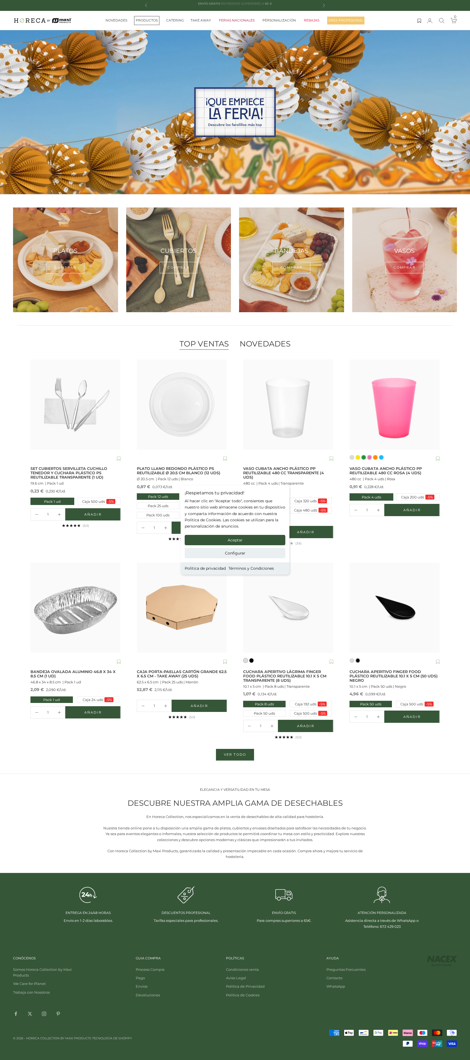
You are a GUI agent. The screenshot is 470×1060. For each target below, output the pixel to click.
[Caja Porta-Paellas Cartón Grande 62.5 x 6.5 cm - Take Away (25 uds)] (182, 608)
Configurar (235, 553)
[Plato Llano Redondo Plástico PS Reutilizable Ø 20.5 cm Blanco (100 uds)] (182, 404)
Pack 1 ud (46, 501)
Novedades (116, 20)
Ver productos (234, 136)
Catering (175, 20)
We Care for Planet (29, 983)
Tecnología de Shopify (112, 1038)
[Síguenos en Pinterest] (58, 1013)
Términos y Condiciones (251, 568)
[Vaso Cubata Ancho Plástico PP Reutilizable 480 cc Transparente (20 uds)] (288, 404)
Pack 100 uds (157, 515)
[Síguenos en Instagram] (44, 1013)
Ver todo (235, 754)
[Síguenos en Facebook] (15, 1013)
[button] (118, 459)
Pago (140, 978)
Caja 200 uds (415, 497)
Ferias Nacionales (237, 20)
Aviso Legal (236, 978)
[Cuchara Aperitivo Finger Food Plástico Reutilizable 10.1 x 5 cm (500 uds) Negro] (395, 608)
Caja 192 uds (310, 704)
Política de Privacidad (245, 986)
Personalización (279, 20)
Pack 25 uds (158, 506)
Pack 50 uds (264, 713)
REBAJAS (311, 20)
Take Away (201, 20)
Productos (147, 20)
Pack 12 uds (158, 496)
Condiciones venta (242, 969)
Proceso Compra (150, 969)
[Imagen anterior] (36, 404)
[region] (235, 112)
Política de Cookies (242, 995)
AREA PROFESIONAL (345, 20)
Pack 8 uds (264, 704)
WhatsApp (335, 986)
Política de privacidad (205, 568)
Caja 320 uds (310, 501)
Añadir (102, 515)
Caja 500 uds (96, 501)
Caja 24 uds (97, 700)
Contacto (334, 978)
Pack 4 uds (366, 497)
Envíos (141, 986)
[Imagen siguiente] (115, 404)
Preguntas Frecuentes (346, 969)
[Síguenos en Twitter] (30, 1013)
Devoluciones (148, 995)
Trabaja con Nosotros (31, 992)
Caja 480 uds (310, 510)
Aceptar (235, 540)
